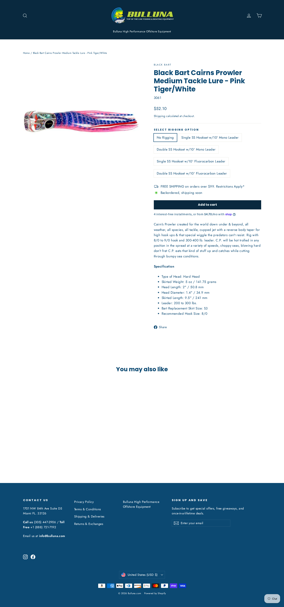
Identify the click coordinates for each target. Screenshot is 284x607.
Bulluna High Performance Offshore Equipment (142, 31)
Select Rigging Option (176, 129)
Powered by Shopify (155, 593)
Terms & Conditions (87, 509)
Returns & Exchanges (88, 524)
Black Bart (163, 64)
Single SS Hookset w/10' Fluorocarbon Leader (191, 161)
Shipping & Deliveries (89, 516)
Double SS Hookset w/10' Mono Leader (186, 149)
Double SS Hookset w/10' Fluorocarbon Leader (192, 173)
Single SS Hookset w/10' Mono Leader (210, 137)
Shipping (159, 116)
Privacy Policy (84, 502)
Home (26, 53)
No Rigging (165, 137)
